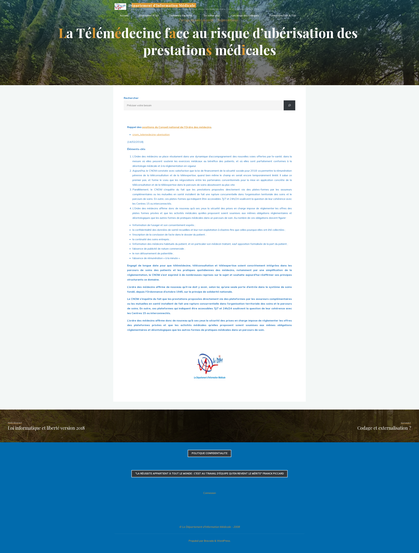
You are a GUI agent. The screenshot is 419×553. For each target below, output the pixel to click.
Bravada (208, 540)
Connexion (209, 493)
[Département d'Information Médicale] (120, 6)
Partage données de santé (196, 20)
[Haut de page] (406, 540)
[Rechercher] (289, 105)
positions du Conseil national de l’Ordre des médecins (176, 127)
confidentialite (210, 453)
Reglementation (227, 20)
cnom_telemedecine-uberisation (151, 134)
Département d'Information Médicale (161, 5)
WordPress (223, 540)
